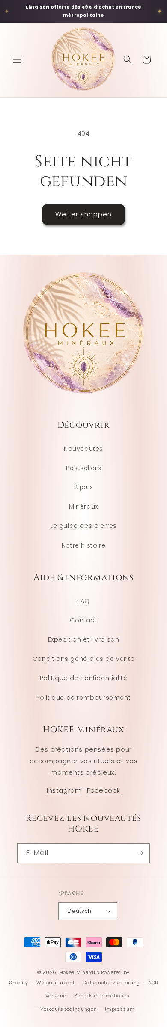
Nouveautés (83, 448)
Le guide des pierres (83, 525)
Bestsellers (83, 468)
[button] (17, 59)
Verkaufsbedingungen (68, 1009)
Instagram (64, 790)
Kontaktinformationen (102, 995)
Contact (83, 620)
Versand (56, 995)
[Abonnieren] (140, 853)
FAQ (83, 601)
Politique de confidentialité (84, 678)
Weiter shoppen (83, 214)
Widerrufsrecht (55, 982)
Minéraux (83, 506)
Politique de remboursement (83, 697)
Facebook (103, 790)
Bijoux (83, 487)
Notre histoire (83, 545)
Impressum (119, 1009)
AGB (153, 982)
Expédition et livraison (83, 639)
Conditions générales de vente (83, 658)
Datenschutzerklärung (111, 982)
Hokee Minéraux (80, 972)
